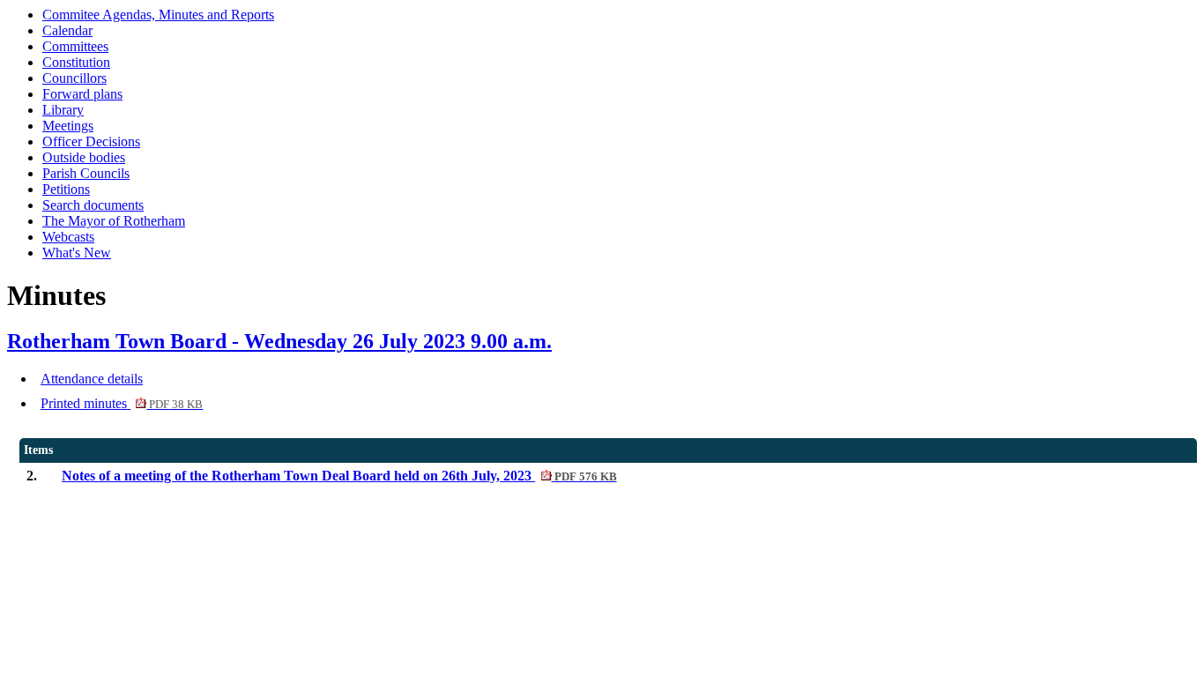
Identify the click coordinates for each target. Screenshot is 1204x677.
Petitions (66, 189)
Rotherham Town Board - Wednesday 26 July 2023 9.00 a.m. (279, 341)
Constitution (76, 62)
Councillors (74, 78)
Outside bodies (83, 157)
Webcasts (68, 236)
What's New (76, 252)
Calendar (67, 30)
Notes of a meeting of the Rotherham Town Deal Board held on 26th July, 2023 (339, 475)
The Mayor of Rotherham (113, 220)
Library (63, 109)
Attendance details (92, 378)
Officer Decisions (91, 141)
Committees (75, 46)
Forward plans (82, 93)
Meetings (67, 125)
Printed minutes (122, 403)
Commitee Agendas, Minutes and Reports (158, 14)
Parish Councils (86, 173)
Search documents (93, 204)
